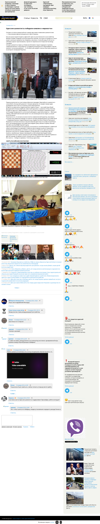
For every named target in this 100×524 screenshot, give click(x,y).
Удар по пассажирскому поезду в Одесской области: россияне (77, 59)
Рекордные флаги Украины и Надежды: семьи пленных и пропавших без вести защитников (78, 50)
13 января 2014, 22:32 (19, 350)
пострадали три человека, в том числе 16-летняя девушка (82, 126)
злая (8, 350)
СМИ (46, 18)
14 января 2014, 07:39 (23, 398)
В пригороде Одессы (75, 78)
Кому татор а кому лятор (16, 310)
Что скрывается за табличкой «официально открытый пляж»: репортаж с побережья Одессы (85, 176)
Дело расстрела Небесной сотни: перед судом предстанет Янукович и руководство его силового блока (30, 283)
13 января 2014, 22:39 (22, 385)
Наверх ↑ (17, 288)
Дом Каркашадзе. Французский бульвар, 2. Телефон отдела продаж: (89, 4)
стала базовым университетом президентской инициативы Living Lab (80, 119)
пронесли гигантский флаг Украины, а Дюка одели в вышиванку (77, 73)
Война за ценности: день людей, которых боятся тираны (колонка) (10, 257)
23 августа (68, 28)
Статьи (27, 18)
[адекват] (4, 328)
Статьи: (67, 171)
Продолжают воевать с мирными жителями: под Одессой (76, 33)
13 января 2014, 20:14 (34, 310)
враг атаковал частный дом (78, 36)
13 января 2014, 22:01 (21, 339)
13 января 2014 (9, 25)
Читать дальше (69, 337)
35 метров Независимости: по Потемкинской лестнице (78, 69)
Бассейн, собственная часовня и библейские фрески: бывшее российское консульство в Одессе (78, 95)
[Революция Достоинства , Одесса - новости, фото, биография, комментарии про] (5, 237)
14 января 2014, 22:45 (23, 407)
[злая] (3, 349)
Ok (57, 522)
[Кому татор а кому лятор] (4, 313)
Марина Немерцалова (17, 300)
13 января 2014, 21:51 (20, 320)
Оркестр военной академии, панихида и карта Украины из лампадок (77, 109)
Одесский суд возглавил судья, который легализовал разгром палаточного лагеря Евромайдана (27, 256)
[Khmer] (4, 323)
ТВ (41, 18)
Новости (34, 18)
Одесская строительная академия (78, 118)
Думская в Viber (69, 439)
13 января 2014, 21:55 (21, 329)
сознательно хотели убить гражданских (78, 62)
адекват (11, 329)
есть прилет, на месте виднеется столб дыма (82, 133)
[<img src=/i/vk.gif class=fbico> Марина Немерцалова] (4, 304)
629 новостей (13, 239)
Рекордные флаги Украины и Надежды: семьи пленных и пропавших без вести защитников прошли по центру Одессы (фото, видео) (90, 482)
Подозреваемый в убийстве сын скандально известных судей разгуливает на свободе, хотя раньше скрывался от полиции (45, 256)
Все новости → (69, 162)
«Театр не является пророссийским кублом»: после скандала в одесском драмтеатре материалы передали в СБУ (84, 186)
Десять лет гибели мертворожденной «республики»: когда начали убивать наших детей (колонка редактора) (30, 266)
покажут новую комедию (83, 42)
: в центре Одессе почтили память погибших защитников (78, 112)
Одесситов (72, 137)
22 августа (68, 104)
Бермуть (11, 398)
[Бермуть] (4, 401)
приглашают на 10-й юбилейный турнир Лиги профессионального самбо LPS (81, 138)
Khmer (11, 320)
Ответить (11, 306)
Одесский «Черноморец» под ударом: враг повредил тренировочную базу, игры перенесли (49, 6)
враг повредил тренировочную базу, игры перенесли (76, 147)
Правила (25, 427)
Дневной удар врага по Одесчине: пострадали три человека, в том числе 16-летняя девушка (31, 6)
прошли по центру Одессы (76, 53)
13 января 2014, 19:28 (31, 300)
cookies (52, 522)
